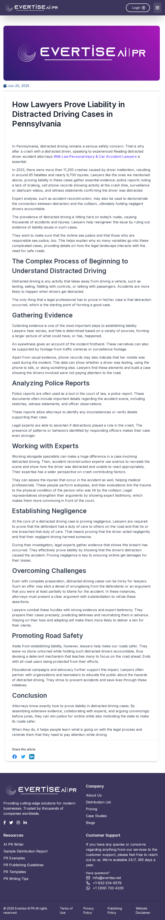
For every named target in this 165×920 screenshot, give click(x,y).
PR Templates (14, 872)
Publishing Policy (115, 910)
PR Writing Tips (15, 878)
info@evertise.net (107, 878)
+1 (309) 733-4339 (108, 888)
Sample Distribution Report (25, 851)
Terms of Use (66, 910)
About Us (94, 795)
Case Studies (96, 816)
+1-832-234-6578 (107, 883)
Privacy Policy (88, 910)
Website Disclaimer (143, 910)
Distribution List (98, 802)
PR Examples (14, 858)
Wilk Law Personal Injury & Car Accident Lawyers (95, 156)
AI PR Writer (13, 844)
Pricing (91, 809)
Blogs (90, 823)
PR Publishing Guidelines (23, 865)
